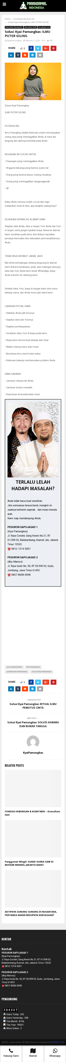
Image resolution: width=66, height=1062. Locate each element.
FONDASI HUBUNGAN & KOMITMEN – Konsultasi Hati (32, 813)
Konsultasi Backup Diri (14, 27)
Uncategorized (44, 27)
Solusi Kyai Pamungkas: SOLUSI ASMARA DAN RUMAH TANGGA (33, 724)
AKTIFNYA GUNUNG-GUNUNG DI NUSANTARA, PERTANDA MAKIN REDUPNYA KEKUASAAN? (31, 913)
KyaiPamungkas (14, 41)
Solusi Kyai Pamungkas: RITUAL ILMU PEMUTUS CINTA (33, 706)
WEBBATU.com (57, 1042)
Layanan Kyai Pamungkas (17, 672)
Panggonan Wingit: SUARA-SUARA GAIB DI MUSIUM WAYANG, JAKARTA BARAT (29, 863)
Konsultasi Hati (30, 27)
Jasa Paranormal (14, 667)
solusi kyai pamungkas (42, 672)
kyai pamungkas (33, 667)
